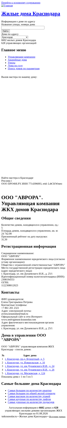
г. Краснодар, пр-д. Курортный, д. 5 (24, 359)
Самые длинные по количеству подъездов (31, 402)
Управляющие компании (21, 56)
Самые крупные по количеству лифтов (29, 399)
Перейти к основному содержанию (20, 2)
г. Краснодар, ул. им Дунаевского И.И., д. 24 (29, 366)
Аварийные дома (17, 59)
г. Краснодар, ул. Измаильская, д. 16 (25, 362)
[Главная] (7, 5)
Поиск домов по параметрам (24, 68)
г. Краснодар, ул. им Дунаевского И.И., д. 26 (29, 369)
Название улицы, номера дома (18, 24)
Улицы (11, 62)
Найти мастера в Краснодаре (17, 177)
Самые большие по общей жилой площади (31, 393)
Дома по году (15, 65)
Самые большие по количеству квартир (30, 390)
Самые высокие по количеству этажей (29, 396)
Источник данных (57, 416)
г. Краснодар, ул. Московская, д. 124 (25, 373)
